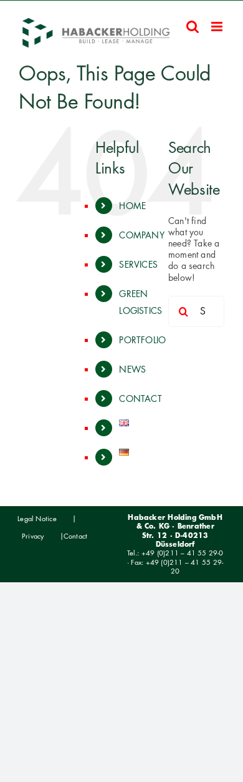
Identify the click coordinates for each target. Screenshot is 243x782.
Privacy (33, 536)
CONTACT (140, 398)
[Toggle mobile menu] (217, 26)
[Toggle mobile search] (192, 26)
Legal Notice (37, 518)
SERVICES (138, 264)
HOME (132, 206)
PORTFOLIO (142, 340)
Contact (75, 536)
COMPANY (141, 235)
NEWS (132, 369)
